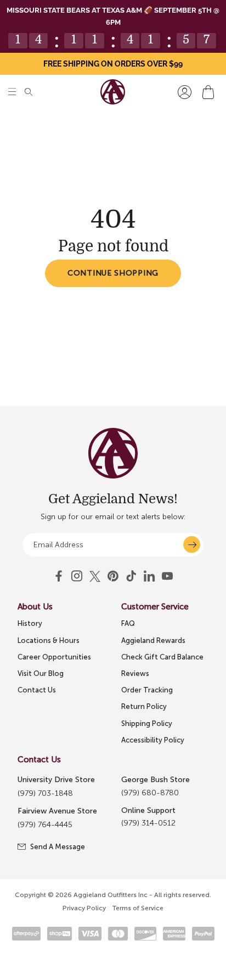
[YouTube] (113, 576)
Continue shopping (113, 273)
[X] (94, 576)
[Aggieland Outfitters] (112, 92)
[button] (12, 92)
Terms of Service (137, 908)
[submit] (191, 544)
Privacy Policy (84, 908)
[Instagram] (76, 576)
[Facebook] (58, 576)
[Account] (184, 92)
